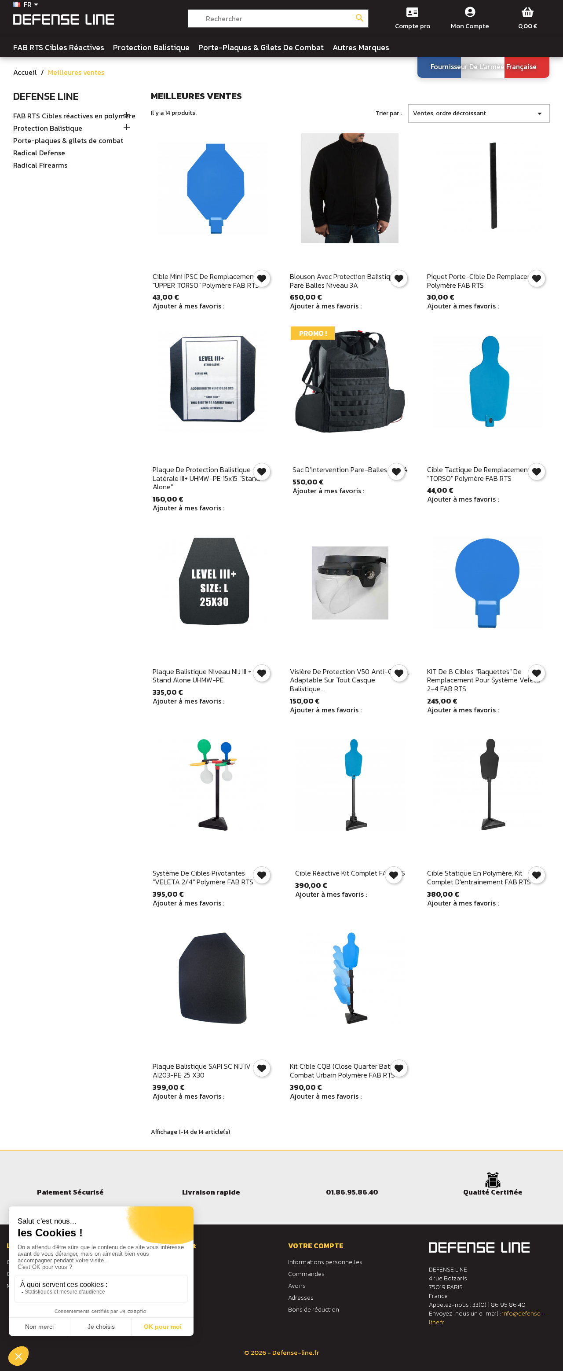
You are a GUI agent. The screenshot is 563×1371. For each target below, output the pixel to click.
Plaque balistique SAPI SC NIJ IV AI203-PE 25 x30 (202, 1070)
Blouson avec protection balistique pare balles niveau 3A (344, 280)
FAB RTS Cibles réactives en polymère (74, 116)
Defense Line (46, 96)
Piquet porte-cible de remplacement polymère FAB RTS (485, 280)
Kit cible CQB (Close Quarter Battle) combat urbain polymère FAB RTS (345, 1070)
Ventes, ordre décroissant (479, 113)
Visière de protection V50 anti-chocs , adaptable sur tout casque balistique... (349, 680)
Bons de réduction (313, 1309)
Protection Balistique (47, 128)
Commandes (306, 1274)
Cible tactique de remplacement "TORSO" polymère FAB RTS (478, 474)
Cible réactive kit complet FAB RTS (350, 873)
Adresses (301, 1297)
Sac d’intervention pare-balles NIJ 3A (350, 469)
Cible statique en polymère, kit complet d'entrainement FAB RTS (479, 877)
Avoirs (297, 1285)
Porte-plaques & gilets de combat (68, 141)
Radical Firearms (40, 165)
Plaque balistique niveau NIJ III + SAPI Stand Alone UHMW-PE (210, 676)
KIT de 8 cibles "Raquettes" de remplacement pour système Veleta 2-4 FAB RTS (483, 680)
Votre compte (316, 1245)
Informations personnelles (325, 1262)
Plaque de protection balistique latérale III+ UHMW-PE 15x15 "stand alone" (206, 478)
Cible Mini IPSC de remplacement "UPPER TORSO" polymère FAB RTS (206, 280)
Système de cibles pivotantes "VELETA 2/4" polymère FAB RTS (203, 877)
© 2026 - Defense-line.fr (281, 1352)
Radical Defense (39, 153)
